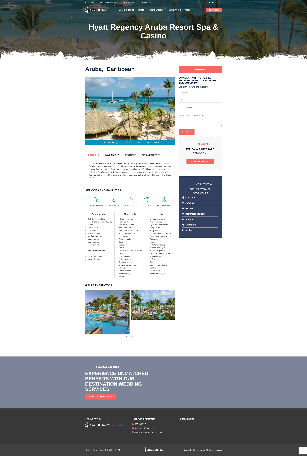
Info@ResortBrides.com (111, 2)
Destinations (156, 10)
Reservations (174, 10)
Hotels (141, 10)
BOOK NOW (214, 10)
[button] (126, 335)
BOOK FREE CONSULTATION (101, 396)
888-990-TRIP (92, 2)
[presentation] (89, 314)
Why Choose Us (126, 10)
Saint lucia (190, 225)
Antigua (189, 219)
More (187, 10)
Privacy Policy (92, 450)
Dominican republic (195, 214)
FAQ (119, 450)
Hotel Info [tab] (93, 155)
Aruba (188, 230)
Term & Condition (107, 450)
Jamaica (189, 203)
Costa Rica (191, 197)
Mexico (189, 208)
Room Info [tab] (130, 155)
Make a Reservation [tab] (151, 155)
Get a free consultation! (200, 161)
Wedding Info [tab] (112, 155)
